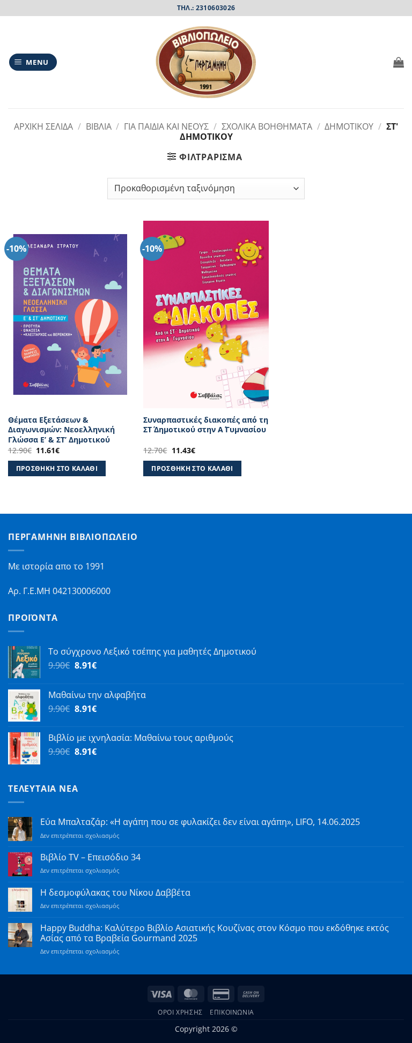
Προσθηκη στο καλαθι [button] (57, 468)
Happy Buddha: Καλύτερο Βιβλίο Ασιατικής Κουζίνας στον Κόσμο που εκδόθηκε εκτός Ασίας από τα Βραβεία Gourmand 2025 (214, 933)
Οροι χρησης (180, 1012)
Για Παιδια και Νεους (166, 126)
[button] (33, 62)
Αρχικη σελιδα (43, 126)
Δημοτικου (349, 126)
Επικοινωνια (232, 1012)
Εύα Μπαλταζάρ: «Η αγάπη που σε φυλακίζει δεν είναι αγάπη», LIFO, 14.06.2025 (200, 822)
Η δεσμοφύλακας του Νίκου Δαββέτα (115, 893)
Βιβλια (99, 126)
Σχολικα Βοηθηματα (267, 126)
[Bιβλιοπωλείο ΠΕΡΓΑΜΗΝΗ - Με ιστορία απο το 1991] (206, 62)
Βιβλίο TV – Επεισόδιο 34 (90, 857)
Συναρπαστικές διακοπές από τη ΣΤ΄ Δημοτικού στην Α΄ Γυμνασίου (205, 425)
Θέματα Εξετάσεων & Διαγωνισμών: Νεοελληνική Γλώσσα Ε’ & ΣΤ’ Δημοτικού (61, 430)
